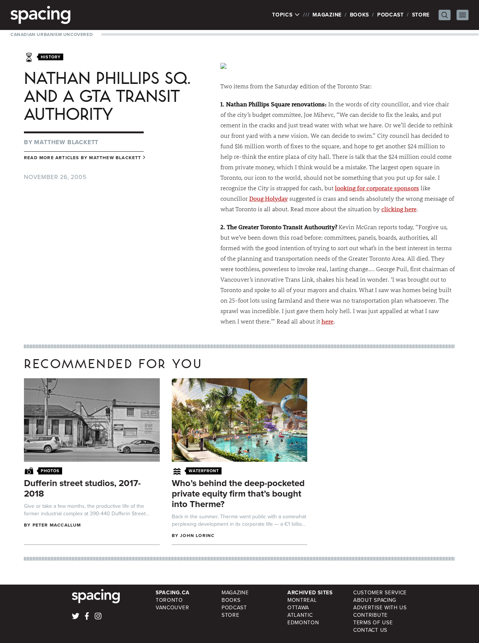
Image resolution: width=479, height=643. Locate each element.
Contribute (370, 615)
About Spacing (374, 600)
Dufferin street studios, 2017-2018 (82, 488)
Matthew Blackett (66, 142)
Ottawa (298, 608)
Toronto (169, 600)
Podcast (390, 15)
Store (421, 15)
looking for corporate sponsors (377, 188)
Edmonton (303, 623)
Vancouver (172, 608)
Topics (283, 15)
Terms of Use (373, 623)
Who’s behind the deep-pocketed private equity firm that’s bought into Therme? (238, 493)
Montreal (302, 600)
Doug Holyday (268, 198)
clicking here (399, 209)
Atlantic (300, 615)
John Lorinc (197, 535)
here (327, 321)
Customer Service (380, 593)
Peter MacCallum (57, 525)
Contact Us (370, 630)
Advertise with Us (380, 608)
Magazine (327, 15)
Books (359, 15)
